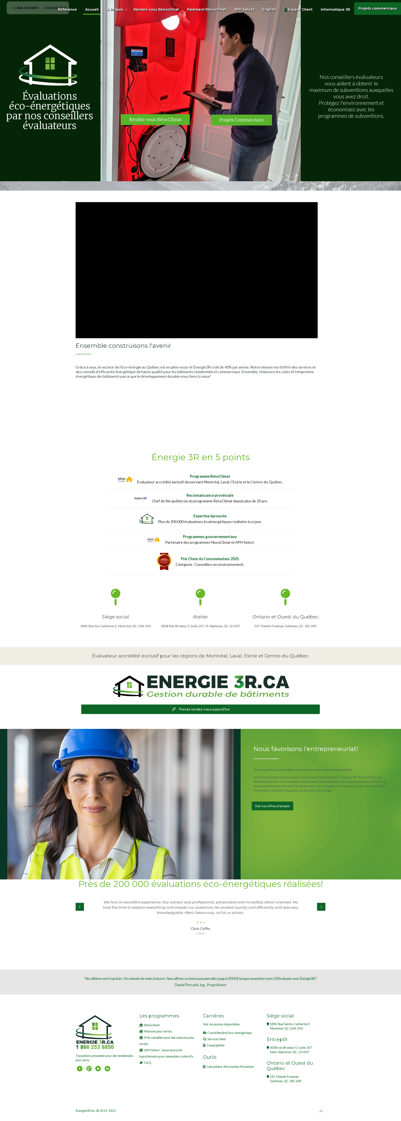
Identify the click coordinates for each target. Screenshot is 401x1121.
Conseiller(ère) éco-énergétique (229, 1033)
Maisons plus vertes (158, 1031)
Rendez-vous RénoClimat (155, 119)
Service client (216, 1039)
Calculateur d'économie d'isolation (230, 1066)
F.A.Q (147, 1062)
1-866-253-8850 (26, 8)
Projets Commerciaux (242, 120)
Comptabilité (216, 1045)
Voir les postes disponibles (221, 1024)
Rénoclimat (152, 1025)
